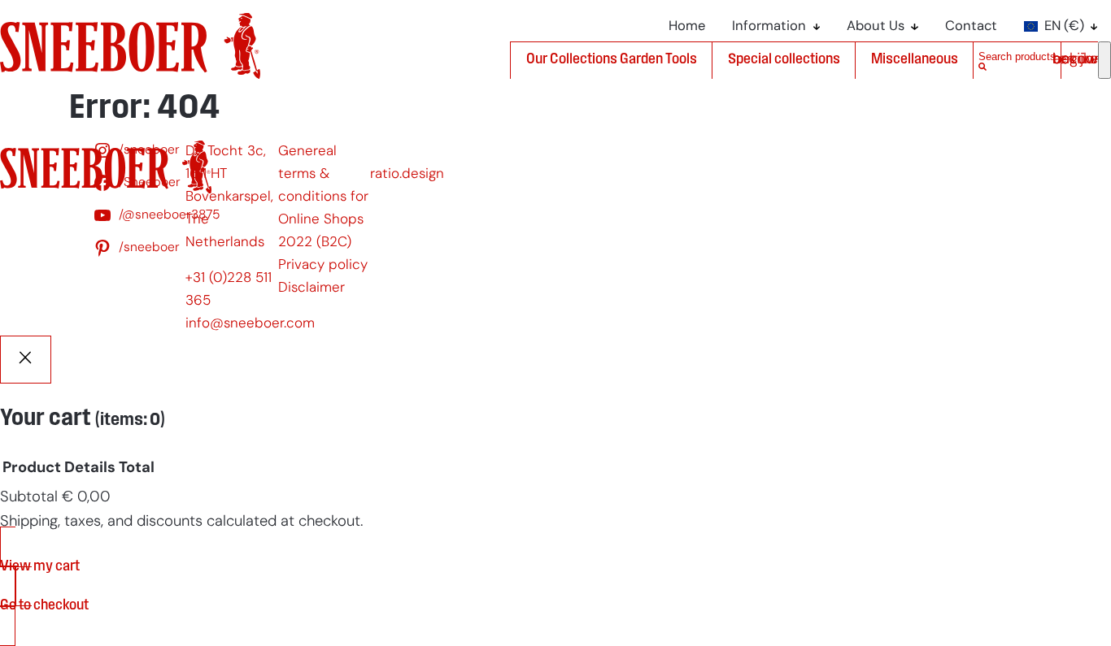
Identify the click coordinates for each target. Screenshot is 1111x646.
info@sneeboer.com (250, 324)
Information (769, 26)
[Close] (25, 360)
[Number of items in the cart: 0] (1104, 60)
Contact (971, 26)
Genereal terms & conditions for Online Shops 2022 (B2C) (323, 197)
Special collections (784, 59)
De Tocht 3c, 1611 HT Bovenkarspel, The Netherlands (229, 197)
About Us (875, 26)
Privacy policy (323, 265)
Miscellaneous (914, 59)
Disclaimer (311, 288)
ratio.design (407, 174)
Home (687, 26)
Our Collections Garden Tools (611, 59)
